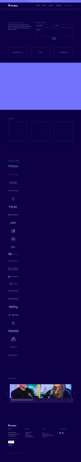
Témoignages (58, 5)
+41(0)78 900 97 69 (63, 52)
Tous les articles (68, 408)
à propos (38, 5)
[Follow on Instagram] (60, 433)
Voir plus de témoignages (16, 137)
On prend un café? (68, 5)
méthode (44, 5)
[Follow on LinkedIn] (63, 433)
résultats (51, 5)
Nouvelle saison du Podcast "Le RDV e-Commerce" (40, 1)
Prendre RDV (40, 104)
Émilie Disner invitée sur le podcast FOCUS (22, 400)
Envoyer (54, 38)
